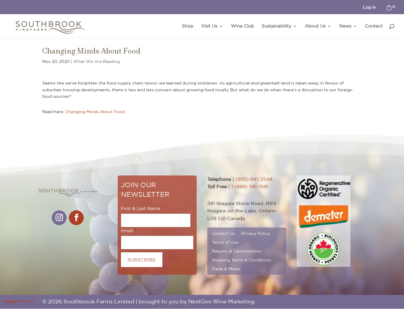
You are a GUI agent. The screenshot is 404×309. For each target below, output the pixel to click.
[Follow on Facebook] (76, 217)
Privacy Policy (255, 233)
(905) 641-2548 (253, 179)
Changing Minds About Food (95, 111)
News (345, 26)
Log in (369, 7)
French (28, 301)
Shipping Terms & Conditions (241, 260)
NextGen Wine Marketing (221, 301)
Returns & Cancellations (236, 251)
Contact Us (223, 233)
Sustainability (276, 26)
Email (127, 230)
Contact (374, 26)
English (12, 301)
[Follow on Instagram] (59, 217)
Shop (187, 26)
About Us (315, 26)
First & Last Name (140, 208)
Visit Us (209, 26)
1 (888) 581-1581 (249, 186)
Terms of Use (225, 242)
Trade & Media (226, 268)
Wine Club (242, 26)
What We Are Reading (96, 61)
